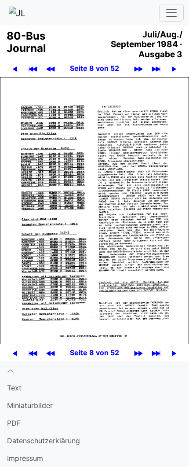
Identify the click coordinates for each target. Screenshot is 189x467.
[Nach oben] (94, 370)
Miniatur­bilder (30, 405)
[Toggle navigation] (171, 13)
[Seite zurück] (15, 68)
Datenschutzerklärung (43, 440)
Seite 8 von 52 (94, 68)
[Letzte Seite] (156, 68)
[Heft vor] (138, 68)
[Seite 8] (94, 210)
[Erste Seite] (33, 68)
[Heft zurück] (50, 68)
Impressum (25, 458)
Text (14, 387)
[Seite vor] (174, 68)
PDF (14, 423)
